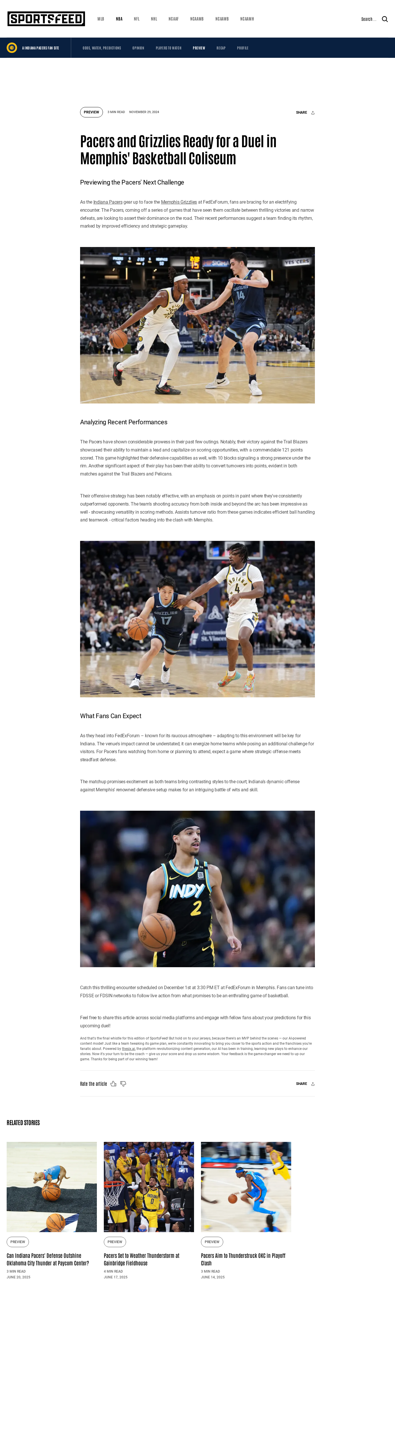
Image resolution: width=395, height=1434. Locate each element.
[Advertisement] (197, 80)
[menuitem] (100, 19)
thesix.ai (128, 1049)
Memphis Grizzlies (179, 202)
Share (302, 113)
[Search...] (384, 19)
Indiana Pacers (108, 202)
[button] (100, 19)
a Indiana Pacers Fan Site (40, 48)
